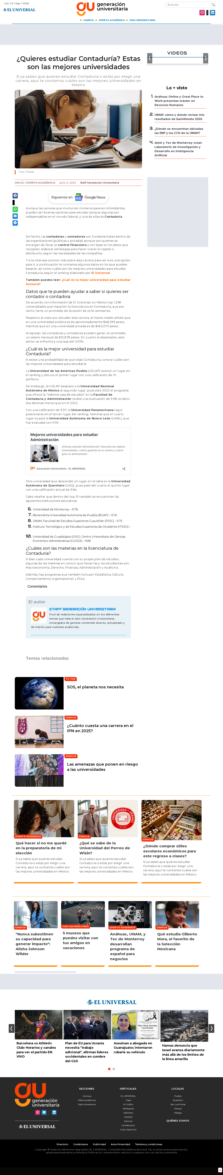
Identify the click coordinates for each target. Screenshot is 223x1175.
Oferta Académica (112, 20)
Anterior (11, 1028)
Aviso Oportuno (128, 1129)
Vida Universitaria (142, 20)
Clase (128, 1100)
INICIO (19, 182)
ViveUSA (128, 1117)
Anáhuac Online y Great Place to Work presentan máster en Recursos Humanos (179, 101)
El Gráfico (128, 1104)
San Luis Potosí (178, 1104)
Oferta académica (87, 1100)
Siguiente (211, 1028)
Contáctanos (80, 1144)
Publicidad (99, 1144)
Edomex (128, 1121)
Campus (88, 20)
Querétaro (178, 1100)
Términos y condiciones (148, 1144)
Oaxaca (178, 1108)
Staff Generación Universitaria (99, 182)
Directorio (62, 1144)
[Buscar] (212, 5)
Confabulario (128, 1125)
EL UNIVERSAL (128, 1096)
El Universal (100, 273)
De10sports (128, 1108)
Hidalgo (178, 1112)
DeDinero (128, 1112)
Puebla (178, 1096)
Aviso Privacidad (120, 1144)
